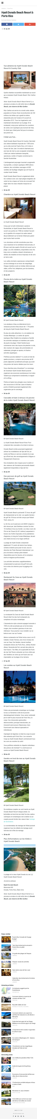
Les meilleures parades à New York (22, 1058)
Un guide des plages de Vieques (21, 953)
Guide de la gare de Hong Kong (21, 1066)
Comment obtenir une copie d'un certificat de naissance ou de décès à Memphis (23, 1014)
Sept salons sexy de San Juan (21, 970)
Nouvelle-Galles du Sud (19, 1005)
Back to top (18, 1110)
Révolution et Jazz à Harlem (20, 1090)
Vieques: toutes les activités (20, 962)
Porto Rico (10, 8)
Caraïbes (3, 8)
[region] (18, 916)
